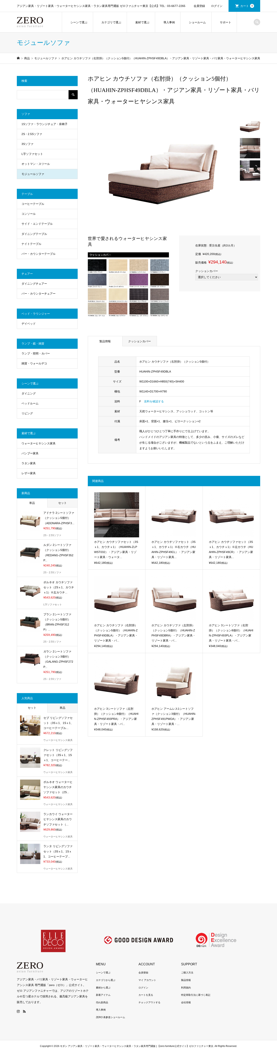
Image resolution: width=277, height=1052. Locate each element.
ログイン (216, 6)
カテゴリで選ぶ (111, 22)
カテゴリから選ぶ (105, 980)
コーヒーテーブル (32, 203)
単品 (32, 502)
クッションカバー (139, 341)
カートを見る (145, 995)
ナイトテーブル (31, 243)
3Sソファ (27, 144)
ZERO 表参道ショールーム (110, 1017)
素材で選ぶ (142, 22)
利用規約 (186, 987)
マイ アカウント (147, 980)
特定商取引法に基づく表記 (195, 995)
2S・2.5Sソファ (31, 134)
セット (62, 502)
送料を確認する (154, 401)
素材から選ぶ (103, 987)
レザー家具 (28, 473)
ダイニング (28, 393)
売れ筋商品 (102, 1002)
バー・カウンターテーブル (38, 253)
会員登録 (199, 6)
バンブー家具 (30, 453)
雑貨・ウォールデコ (34, 363)
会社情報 (186, 1002)
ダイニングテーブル (34, 233)
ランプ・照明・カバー (35, 353)
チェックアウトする (149, 1002)
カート (246, 6)
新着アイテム (103, 995)
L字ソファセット (32, 154)
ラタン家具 (28, 463)
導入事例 (169, 22)
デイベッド (28, 323)
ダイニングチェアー (34, 283)
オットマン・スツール (35, 163)
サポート (225, 22)
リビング (27, 413)
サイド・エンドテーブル (37, 223)
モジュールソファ (32, 174)
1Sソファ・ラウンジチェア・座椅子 (44, 124)
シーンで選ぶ (79, 22)
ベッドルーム (30, 403)
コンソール (28, 213)
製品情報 (105, 341)
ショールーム (197, 22)
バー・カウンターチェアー (38, 293)
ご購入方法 (187, 972)
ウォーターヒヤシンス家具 (38, 443)
